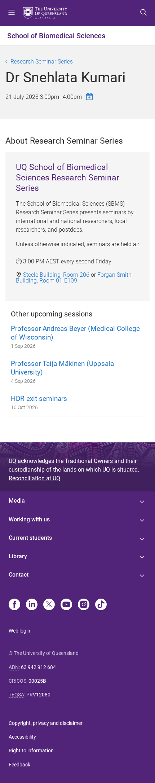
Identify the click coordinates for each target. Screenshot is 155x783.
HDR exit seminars (39, 398)
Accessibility (22, 737)
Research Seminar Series (41, 61)
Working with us (29, 519)
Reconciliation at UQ (34, 478)
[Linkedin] (31, 605)
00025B (37, 681)
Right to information (31, 750)
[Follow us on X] (49, 605)
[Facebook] (14, 605)
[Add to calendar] (90, 96)
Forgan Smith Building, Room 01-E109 (74, 277)
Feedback (19, 764)
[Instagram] (83, 605)
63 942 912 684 (38, 667)
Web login (19, 631)
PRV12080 (38, 694)
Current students (30, 537)
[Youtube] (66, 605)
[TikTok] (101, 605)
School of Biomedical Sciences (56, 35)
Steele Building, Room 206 (56, 274)
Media (17, 500)
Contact (18, 574)
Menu (11, 13)
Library (18, 556)
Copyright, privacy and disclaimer (46, 723)
